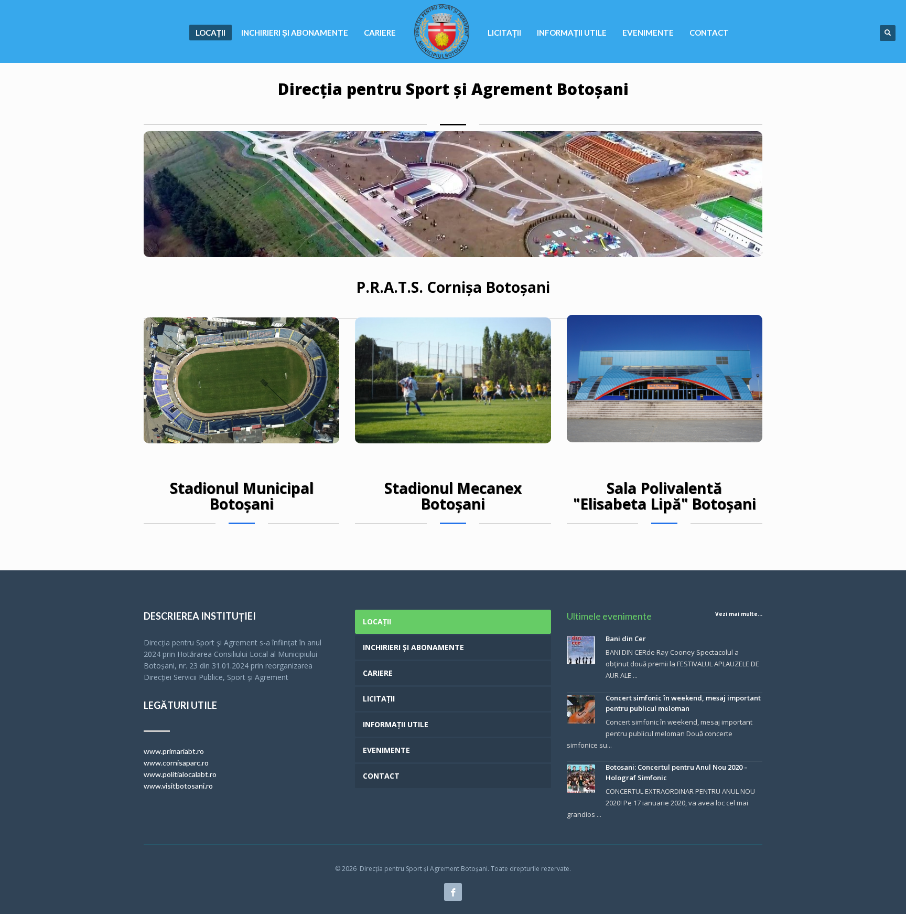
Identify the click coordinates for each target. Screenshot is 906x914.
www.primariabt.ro (174, 751)
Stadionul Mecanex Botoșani (453, 496)
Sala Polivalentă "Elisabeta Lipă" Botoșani (664, 496)
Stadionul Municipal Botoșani (242, 496)
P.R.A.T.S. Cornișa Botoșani (453, 287)
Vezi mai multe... (738, 614)
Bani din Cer (626, 638)
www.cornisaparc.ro (176, 762)
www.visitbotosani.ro (178, 785)
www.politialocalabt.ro (180, 774)
